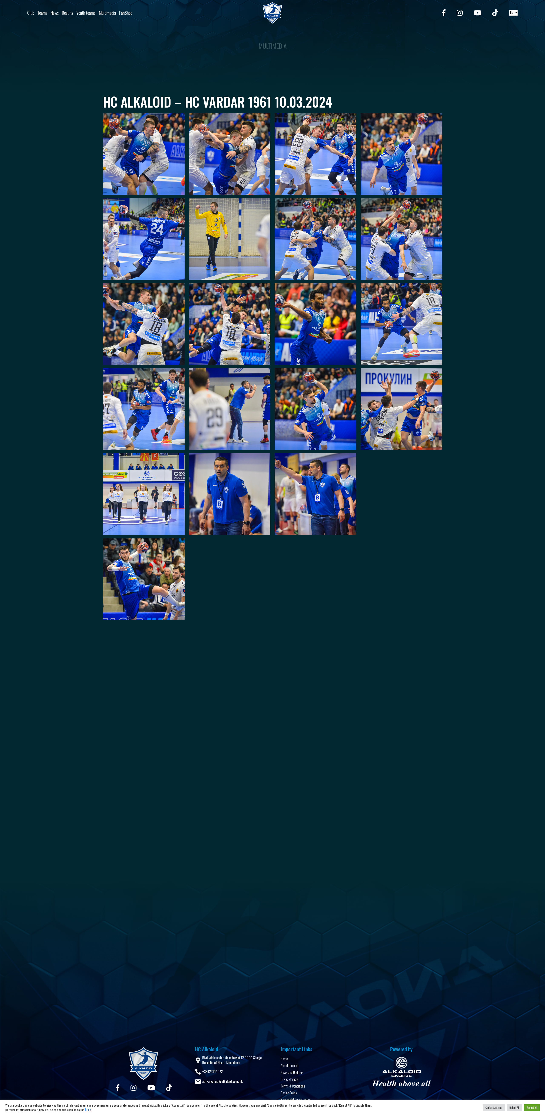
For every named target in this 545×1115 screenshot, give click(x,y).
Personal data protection (296, 1099)
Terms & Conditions (293, 1086)
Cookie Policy (289, 1093)
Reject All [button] (514, 1107)
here (88, 1109)
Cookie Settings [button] (493, 1107)
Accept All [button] (532, 1107)
